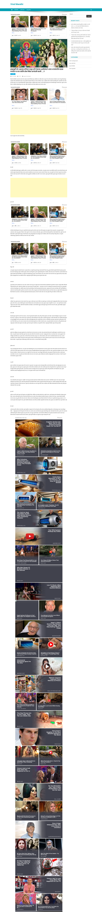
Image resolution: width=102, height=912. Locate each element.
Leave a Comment (27, 76)
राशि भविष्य (16, 9)
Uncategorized (74, 60)
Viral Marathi (16, 4)
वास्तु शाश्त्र (29, 9)
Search (71, 14)
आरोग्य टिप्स (22, 9)
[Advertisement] (38, 124)
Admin (19, 76)
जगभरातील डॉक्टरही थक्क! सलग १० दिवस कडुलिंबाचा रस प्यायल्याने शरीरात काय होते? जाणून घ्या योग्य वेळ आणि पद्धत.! (81, 43)
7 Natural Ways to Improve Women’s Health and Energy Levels (80, 31)
